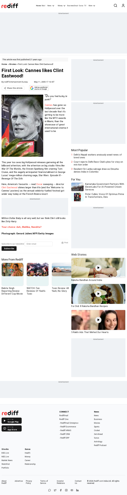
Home (38, 6)
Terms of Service (44, 482)
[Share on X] (55, 490)
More (90, 6)
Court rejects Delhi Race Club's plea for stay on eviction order (98, 163)
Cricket (97, 430)
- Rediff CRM (64, 434)
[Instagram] (66, 490)
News (49, 6)
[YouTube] (72, 490)
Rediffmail (63, 415)
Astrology (98, 442)
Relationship (30, 464)
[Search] (115, 5)
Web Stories (79, 254)
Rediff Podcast (100, 445)
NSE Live (5, 457)
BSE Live (5, 453)
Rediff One (63, 419)
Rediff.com (98, 481)
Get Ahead (98, 434)
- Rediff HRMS (65, 430)
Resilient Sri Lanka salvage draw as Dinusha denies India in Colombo (96, 170)
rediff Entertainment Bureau (16, 82)
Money (60, 6)
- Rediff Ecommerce (67, 427)
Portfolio (5, 468)
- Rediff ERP (64, 438)
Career (27, 460)
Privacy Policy (29, 482)
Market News (7, 460)
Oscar (39, 184)
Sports (97, 427)
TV (85, 6)
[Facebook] (60, 490)
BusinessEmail (72, 6)
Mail (43, 6)
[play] (98, 268)
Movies (12, 64)
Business (98, 419)
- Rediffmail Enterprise (68, 423)
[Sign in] (123, 5)
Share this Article (14, 88)
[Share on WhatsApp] (49, 490)
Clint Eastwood (10, 187)
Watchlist (6, 464)
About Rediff (4, 482)
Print (66, 243)
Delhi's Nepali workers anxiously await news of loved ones (98, 156)
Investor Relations (61, 482)
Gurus (81, 6)
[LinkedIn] (77, 490)
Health (27, 453)
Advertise (19, 481)
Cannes (49, 105)
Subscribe (9, 248)
